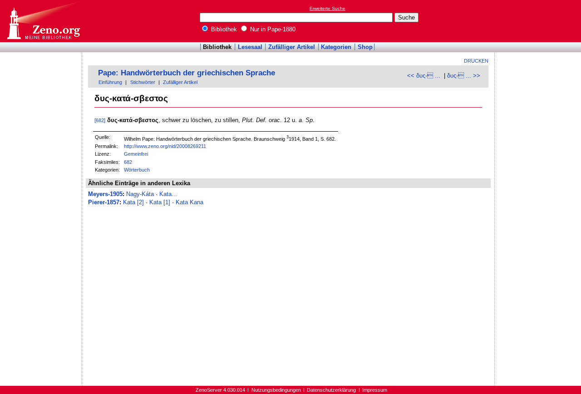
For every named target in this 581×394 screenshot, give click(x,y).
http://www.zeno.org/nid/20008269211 (165, 146)
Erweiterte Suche (327, 8)
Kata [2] (133, 202)
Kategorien (336, 47)
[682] (99, 120)
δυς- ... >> (463, 75)
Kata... (168, 194)
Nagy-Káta (140, 194)
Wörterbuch (137, 169)
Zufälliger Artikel (291, 47)
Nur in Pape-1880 (271, 29)
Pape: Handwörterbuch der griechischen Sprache (186, 73)
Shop (365, 47)
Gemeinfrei (136, 154)
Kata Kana (189, 202)
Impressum (374, 390)
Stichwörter (142, 82)
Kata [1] (159, 202)
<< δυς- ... (423, 75)
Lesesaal (250, 47)
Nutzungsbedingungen (276, 390)
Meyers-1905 (105, 194)
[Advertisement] (539, 20)
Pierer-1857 (103, 202)
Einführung (110, 82)
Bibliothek (223, 29)
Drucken (476, 61)
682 (128, 162)
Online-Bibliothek (43, 21)
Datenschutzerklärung (331, 390)
